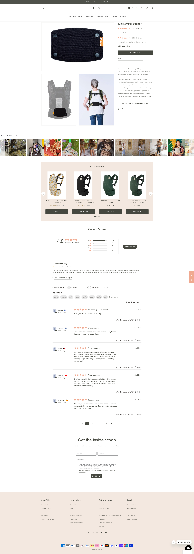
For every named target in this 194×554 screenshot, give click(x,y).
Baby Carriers (45, 505)
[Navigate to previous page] (82, 423)
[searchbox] (60, 287)
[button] (43, 8)
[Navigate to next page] (111, 423)
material (63, 297)
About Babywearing (104, 508)
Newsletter (102, 519)
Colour (119, 58)
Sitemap (101, 526)
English (186, 552)
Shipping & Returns (76, 515)
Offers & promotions (47, 519)
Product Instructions (76, 505)
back (105, 297)
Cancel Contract (132, 519)
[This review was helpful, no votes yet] (135, 320)
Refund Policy (131, 512)
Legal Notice (131, 515)
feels (71, 297)
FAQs (71, 508)
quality (99, 297)
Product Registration (76, 523)
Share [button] (121, 109)
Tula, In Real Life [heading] (8, 135)
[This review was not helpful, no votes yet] (139, 320)
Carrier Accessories (47, 512)
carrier (77, 297)
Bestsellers (44, 515)
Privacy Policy (82, 472)
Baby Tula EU (99, 549)
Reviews (101, 512)
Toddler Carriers (46, 508)
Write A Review (130, 247)
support (55, 297)
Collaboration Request (105, 523)
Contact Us (73, 512)
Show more (113, 297)
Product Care (74, 519)
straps (92, 297)
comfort (84, 297)
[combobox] (80, 287)
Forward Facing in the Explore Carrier (110, 515)
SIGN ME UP (96, 476)
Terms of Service (132, 505)
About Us (101, 505)
